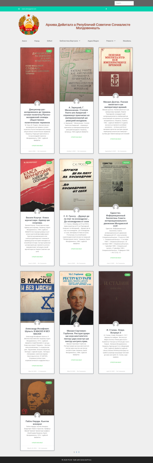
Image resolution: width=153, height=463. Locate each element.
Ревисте (109, 41)
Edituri (49, 41)
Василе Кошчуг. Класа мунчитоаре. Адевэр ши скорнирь (37, 220)
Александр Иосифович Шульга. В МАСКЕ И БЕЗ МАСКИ (37, 331)
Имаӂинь (127, 41)
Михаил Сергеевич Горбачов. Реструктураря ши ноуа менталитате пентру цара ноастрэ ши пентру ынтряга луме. (76, 336)
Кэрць (37, 41)
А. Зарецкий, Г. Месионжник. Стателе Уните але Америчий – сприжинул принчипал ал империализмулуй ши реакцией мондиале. (76, 114)
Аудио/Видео (93, 41)
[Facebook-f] (106, 8)
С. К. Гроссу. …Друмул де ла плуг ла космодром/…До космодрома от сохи (76, 219)
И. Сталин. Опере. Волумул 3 (116, 331)
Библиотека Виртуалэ (69, 41)
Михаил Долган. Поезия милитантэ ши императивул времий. (115, 104)
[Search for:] (124, 3)
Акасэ (24, 41)
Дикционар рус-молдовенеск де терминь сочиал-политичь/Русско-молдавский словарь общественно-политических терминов (37, 116)
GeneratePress (85, 460)
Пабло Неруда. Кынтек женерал (37, 422)
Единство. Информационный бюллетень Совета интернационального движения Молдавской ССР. (116, 219)
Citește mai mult (37, 145)
